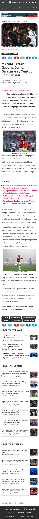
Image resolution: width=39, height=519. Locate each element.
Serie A (29, 8)
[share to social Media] (4, 58)
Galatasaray (6, 103)
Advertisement (11, 516)
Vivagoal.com (6, 21)
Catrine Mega (6, 80)
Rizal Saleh (5, 349)
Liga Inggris (4, 8)
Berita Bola (16, 21)
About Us (11, 513)
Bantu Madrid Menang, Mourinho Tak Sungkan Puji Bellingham (15, 411)
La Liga (12, 8)
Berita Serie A (7, 320)
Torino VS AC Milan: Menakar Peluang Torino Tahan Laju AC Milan (15, 354)
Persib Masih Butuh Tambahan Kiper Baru (14, 451)
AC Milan (5, 317)
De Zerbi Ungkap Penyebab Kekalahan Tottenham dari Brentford (15, 421)
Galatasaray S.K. (29, 320)
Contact (21, 516)
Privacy (29, 513)
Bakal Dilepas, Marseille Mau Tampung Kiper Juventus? (12, 346)
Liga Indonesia (21, 8)
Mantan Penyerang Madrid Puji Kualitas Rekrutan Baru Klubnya (15, 392)
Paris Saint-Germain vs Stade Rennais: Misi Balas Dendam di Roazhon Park (15, 461)
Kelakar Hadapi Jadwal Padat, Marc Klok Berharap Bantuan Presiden (14, 480)
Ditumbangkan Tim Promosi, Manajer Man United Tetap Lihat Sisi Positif (15, 431)
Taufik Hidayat (6, 377)
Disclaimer (20, 513)
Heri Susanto (6, 340)
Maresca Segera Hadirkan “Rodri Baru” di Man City (15, 402)
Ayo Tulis (30, 516)
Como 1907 (17, 320)
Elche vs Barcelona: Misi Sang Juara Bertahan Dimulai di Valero (14, 490)
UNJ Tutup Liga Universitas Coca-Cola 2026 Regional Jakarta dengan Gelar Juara (15, 373)
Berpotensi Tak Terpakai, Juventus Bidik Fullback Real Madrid (15, 337)
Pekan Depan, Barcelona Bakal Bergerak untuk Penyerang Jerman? (15, 383)
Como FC (5, 100)
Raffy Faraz (5, 358)
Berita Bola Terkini (29, 317)
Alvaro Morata (23, 91)
